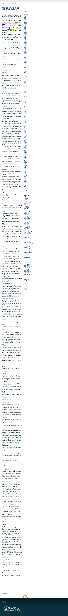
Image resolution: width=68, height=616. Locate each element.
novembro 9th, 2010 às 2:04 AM (5, 481)
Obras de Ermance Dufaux (27, 232)
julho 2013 (25, 138)
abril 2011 (25, 160)
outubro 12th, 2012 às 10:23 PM (5, 557)
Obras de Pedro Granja (26, 264)
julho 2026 (25, 16)
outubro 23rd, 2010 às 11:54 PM (5, 190)
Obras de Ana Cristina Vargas (27, 213)
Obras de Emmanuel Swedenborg (27, 231)
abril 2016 (25, 110)
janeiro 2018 (25, 93)
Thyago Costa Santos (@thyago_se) (7, 574)
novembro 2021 (25, 63)
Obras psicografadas (9, 3)
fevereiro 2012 (25, 152)
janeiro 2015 (25, 123)
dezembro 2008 (25, 181)
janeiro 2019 (25, 83)
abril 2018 (25, 90)
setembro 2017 (25, 96)
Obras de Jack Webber (26, 246)
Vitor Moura (8, 613)
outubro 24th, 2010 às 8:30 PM (5, 392)
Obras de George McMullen (27, 238)
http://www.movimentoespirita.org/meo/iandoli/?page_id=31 (8, 298)
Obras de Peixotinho (26, 265)
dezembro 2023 (25, 42)
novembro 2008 (25, 182)
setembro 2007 (25, 192)
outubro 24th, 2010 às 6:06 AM (5, 193)
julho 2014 (25, 128)
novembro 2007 (25, 190)
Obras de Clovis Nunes (26, 222)
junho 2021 (25, 67)
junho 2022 (25, 57)
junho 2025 (25, 27)
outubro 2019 (25, 75)
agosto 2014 (25, 127)
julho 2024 (25, 36)
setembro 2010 (25, 166)
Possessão (25, 283)
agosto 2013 (25, 137)
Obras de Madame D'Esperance (27, 257)
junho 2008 (25, 185)
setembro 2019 (25, 76)
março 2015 (25, 121)
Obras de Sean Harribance (27, 270)
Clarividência (25, 198)
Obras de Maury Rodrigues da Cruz (28, 262)
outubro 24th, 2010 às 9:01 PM (5, 397)
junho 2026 (25, 17)
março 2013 (25, 141)
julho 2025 (25, 26)
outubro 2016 (25, 105)
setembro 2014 (25, 126)
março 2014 (25, 131)
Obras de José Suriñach (26, 251)
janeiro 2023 (25, 51)
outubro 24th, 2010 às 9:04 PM (5, 424)
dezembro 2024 (25, 32)
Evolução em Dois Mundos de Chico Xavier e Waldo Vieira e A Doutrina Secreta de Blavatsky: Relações (10, 8)
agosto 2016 (25, 107)
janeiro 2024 (25, 41)
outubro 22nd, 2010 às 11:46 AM (5, 70)
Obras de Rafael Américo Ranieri (27, 266)
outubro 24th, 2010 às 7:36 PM (5, 319)
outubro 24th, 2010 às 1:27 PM (5, 220)
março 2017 (25, 101)
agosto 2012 (25, 147)
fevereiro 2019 (25, 82)
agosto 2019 (25, 77)
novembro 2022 (25, 53)
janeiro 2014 (25, 133)
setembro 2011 (25, 156)
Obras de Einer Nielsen (26, 228)
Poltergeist (25, 282)
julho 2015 (25, 118)
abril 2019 (25, 80)
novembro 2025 (25, 23)
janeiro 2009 (25, 180)
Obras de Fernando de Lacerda (27, 236)
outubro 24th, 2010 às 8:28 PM (5, 371)
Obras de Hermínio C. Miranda (27, 242)
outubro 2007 (25, 191)
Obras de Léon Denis (26, 253)
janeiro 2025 (25, 31)
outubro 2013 (25, 135)
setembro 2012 (25, 146)
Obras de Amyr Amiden (26, 212)
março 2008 (25, 187)
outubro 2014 (25, 125)
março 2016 (25, 111)
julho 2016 (25, 108)
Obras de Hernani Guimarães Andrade (28, 243)
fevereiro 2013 (25, 142)
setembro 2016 (25, 106)
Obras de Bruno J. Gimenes (27, 216)
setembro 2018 (25, 86)
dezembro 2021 (25, 62)
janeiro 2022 (25, 61)
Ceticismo (25, 197)
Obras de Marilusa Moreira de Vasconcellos (29, 260)
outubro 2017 (25, 95)
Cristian (3, 66)
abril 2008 (25, 186)
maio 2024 (25, 38)
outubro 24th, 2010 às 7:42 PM (5, 329)
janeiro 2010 (25, 172)
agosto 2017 (25, 97)
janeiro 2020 (25, 73)
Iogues (24, 203)
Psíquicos (25, 284)
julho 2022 (25, 56)
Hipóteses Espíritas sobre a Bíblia (27, 202)
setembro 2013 (25, 136)
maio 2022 (25, 58)
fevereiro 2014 (25, 132)
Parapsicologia (25, 280)
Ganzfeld (25, 201)
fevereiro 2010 (25, 171)
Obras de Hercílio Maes (26, 241)
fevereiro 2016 (25, 112)
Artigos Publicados (26, 196)
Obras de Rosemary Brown (27, 269)
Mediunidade (25, 208)
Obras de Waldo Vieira (4, 42)
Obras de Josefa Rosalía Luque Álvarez (28, 252)
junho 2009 (25, 176)
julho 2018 (25, 88)
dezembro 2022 (25, 52)
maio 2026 (25, 18)
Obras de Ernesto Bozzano (27, 233)
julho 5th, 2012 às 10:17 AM (4, 536)
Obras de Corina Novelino (26, 223)
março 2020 (25, 71)
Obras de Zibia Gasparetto (27, 279)
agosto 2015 (25, 117)
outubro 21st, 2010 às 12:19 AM (5, 56)
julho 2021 (25, 66)
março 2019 (25, 81)
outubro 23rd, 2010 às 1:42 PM (5, 91)
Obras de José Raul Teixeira (27, 250)
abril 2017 (25, 100)
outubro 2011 (25, 155)
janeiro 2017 (25, 103)
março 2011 (25, 161)
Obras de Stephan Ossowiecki (27, 271)
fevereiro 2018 (25, 92)
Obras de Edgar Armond (26, 226)
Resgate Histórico (26, 287)
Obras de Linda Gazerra (26, 255)
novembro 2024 (25, 33)
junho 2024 (25, 37)
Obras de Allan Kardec (26, 211)
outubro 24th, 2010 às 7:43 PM (5, 345)
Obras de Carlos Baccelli (26, 218)
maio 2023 (25, 48)
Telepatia (25, 288)
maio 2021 (25, 68)
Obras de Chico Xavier (26, 221)
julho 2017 (25, 98)
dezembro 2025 (25, 22)
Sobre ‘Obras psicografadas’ (27, 12)
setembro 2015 (25, 116)
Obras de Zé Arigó (26, 278)
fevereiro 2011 (25, 162)
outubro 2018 (25, 85)
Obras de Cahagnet (26, 217)
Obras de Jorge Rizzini (26, 248)
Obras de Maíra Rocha (26, 258)
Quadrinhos (25, 285)
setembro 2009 (25, 175)
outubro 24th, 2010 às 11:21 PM (5, 466)
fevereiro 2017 (25, 102)
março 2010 (25, 170)
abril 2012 (25, 150)
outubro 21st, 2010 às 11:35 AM (5, 67)
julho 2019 (25, 78)
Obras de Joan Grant (26, 247)
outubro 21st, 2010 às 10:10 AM (5, 62)
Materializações (25, 206)
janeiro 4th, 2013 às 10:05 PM (5, 569)
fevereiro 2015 (25, 122)
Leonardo (3, 51)
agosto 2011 (25, 157)
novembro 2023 (25, 43)
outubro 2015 (25, 115)
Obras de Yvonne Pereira (26, 277)
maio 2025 (25, 28)
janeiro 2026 (25, 21)
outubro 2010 (25, 165)
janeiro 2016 (25, 113)
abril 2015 (25, 120)
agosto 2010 (25, 167)
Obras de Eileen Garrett (26, 227)
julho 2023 (25, 46)
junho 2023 (25, 47)
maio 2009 (25, 177)
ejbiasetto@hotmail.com (16, 511)
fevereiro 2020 (25, 72)
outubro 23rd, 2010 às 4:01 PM (5, 106)
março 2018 (25, 91)
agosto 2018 (25, 87)
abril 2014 (25, 130)
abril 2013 (25, 140)
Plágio (7, 42)
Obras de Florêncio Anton (26, 237)
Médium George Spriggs (26, 207)
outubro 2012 (25, 145)
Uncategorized (25, 289)
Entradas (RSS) (25, 596)
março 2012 (25, 151)
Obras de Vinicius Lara (26, 274)
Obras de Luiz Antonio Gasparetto (27, 256)
